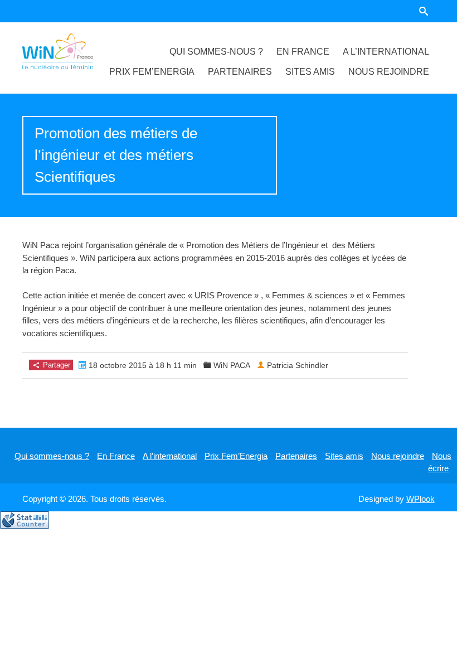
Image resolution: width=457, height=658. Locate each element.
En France (302, 51)
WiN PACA (231, 365)
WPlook (420, 499)
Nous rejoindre (388, 71)
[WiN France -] (57, 51)
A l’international (386, 51)
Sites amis (310, 71)
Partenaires (240, 71)
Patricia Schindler (297, 365)
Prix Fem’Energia (152, 71)
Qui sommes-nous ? (216, 51)
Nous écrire (439, 462)
